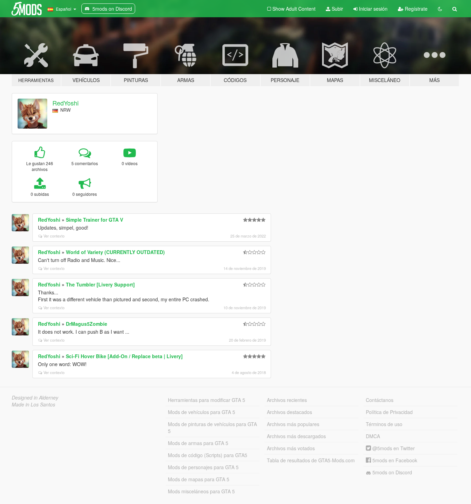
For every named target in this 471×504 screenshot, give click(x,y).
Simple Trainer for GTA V (94, 219)
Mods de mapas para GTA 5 (198, 479)
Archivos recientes (287, 399)
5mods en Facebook (394, 460)
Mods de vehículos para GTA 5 (201, 412)
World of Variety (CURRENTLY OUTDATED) (115, 252)
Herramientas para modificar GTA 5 (206, 399)
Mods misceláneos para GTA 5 (201, 491)
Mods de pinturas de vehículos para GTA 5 (212, 427)
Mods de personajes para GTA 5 (203, 467)
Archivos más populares (293, 424)
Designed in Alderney (35, 397)
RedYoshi (65, 102)
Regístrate (415, 8)
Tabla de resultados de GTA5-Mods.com (311, 460)
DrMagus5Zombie (86, 323)
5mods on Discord (391, 472)
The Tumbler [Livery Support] (100, 284)
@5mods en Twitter (393, 448)
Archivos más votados (291, 448)
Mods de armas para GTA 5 (198, 443)
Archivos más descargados (296, 436)
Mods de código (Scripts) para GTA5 (207, 455)
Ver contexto (53, 236)
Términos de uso (384, 424)
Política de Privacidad (389, 412)
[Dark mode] (440, 8)
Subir (336, 8)
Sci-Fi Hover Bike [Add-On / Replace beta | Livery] (124, 356)
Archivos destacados (289, 412)
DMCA (373, 436)
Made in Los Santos (33, 404)
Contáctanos (379, 399)
